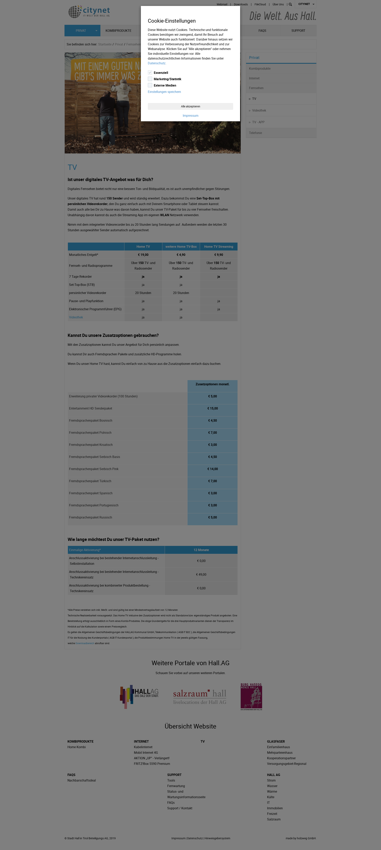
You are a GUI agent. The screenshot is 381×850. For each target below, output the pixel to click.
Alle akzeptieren (190, 106)
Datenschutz (156, 63)
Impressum (190, 115)
